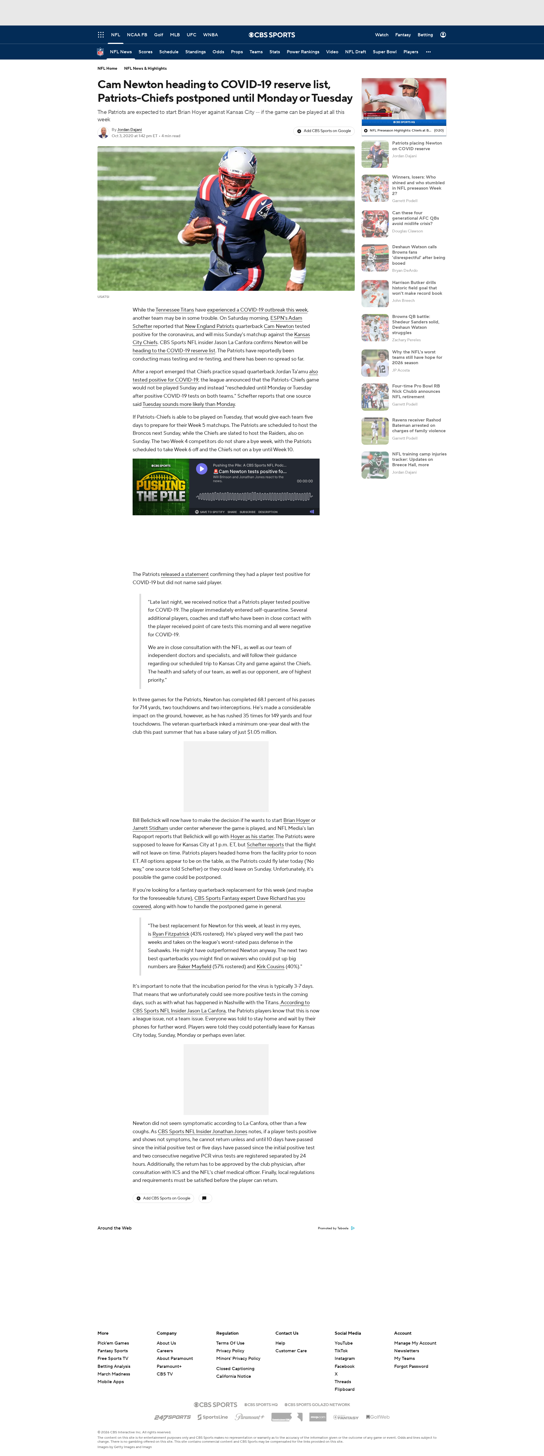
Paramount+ (169, 1366)
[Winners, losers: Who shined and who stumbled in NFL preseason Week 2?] (375, 188)
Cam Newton (279, 326)
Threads (343, 1382)
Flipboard (345, 1389)
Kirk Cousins (270, 966)
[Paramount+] (250, 1416)
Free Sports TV (112, 1358)
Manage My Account (415, 1343)
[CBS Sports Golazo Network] (317, 1404)
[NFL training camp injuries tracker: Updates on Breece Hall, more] (375, 465)
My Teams (404, 1358)
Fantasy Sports (112, 1351)
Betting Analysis (113, 1366)
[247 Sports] (172, 1416)
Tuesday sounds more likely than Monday (189, 404)
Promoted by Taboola (333, 1228)
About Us (166, 1343)
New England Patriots (209, 326)
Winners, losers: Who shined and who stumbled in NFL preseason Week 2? (418, 185)
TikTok (341, 1351)
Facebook (344, 1366)
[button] (429, 52)
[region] (404, 102)
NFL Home (107, 68)
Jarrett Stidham (150, 828)
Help (280, 1343)
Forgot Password (411, 1366)
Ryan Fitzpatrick (170, 934)
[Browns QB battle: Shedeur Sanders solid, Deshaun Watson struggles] (375, 327)
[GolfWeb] (378, 1417)
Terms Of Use (230, 1343)
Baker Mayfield (194, 966)
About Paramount (175, 1358)
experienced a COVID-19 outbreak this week (257, 310)
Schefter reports (265, 845)
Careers (165, 1351)
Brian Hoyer (296, 820)
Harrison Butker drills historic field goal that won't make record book (417, 288)
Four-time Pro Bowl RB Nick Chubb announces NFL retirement (416, 391)
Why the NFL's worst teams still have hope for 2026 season (417, 357)
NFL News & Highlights (145, 68)
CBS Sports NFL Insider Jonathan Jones (202, 1131)
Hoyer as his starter (251, 836)
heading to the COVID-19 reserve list (174, 350)
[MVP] (317, 1415)
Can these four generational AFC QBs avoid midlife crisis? (415, 218)
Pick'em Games (113, 1343)
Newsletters (406, 1351)
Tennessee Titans (175, 310)
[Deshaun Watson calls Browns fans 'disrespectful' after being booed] (375, 258)
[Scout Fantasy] (346, 1417)
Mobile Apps (110, 1382)
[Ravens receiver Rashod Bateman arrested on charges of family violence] (375, 431)
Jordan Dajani (129, 129)
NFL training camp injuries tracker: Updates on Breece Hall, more (419, 459)
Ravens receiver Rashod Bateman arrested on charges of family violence (419, 425)
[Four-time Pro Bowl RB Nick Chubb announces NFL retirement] (375, 397)
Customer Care (291, 1351)
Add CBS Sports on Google (327, 130)
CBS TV (165, 1374)
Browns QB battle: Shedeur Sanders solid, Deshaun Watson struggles (415, 325)
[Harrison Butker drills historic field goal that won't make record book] (375, 293)
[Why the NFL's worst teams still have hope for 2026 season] (375, 363)
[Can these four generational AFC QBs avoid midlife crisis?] (375, 224)
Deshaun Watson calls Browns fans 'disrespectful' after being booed (418, 255)
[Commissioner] (287, 1415)
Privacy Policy (230, 1351)
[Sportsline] (213, 1416)
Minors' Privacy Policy (238, 1358)
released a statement (185, 574)
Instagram (345, 1358)
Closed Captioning (235, 1369)
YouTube (344, 1343)
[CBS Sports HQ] (261, 1404)
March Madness (113, 1374)
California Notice (233, 1376)
